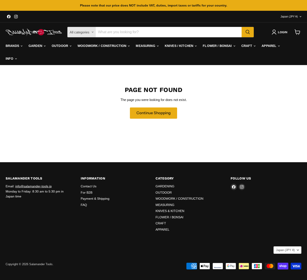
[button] (280, 32)
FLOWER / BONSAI (218, 46)
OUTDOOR (60, 46)
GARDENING (165, 186)
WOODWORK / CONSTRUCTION (102, 46)
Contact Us (88, 186)
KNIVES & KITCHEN (170, 211)
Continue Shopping (153, 113)
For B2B (86, 192)
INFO (10, 58)
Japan (289, 16)
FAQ (84, 205)
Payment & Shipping (95, 198)
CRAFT (247, 46)
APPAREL (269, 46)
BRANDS (13, 46)
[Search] (248, 32)
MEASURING (146, 46)
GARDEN (36, 46)
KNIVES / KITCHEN (179, 46)
